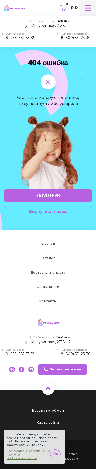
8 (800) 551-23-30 (76, 37)
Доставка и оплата (48, 272)
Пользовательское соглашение (28, 450)
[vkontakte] (12, 369)
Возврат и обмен (48, 410)
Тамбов (61, 21)
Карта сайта (48, 422)
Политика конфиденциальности (22, 456)
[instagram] (31, 369)
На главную (48, 195)
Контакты (48, 301)
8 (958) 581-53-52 (20, 37)
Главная (48, 243)
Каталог (48, 258)
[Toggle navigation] (88, 8)
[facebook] (21, 369)
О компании (48, 287)
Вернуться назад (48, 211)
